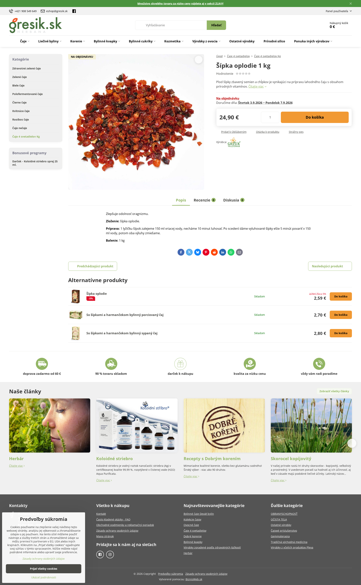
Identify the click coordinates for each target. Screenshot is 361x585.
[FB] (74, 11)
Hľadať (216, 25)
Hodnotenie (224, 74)
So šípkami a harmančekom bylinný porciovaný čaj (125, 315)
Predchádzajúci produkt (95, 266)
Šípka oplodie (96, 294)
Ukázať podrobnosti (43, 577)
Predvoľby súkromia (170, 574)
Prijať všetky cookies (43, 568)
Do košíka (315, 117)
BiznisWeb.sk (194, 579)
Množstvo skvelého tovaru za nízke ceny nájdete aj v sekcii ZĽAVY (180, 3)
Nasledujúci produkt (327, 266)
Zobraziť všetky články (334, 391)
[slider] (243, 73)
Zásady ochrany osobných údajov (206, 574)
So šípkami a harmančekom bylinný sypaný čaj (121, 333)
